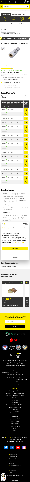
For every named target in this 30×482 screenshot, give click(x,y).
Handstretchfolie (11, 32)
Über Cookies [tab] (24, 228)
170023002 (4, 177)
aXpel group (10, 377)
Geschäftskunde (25, 10)
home (12, 370)
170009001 (4, 109)
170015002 (4, 139)
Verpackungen (6, 14)
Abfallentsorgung (15, 426)
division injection (12, 461)
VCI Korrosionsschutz (15, 407)
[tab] (6, 14)
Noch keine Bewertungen (7, 68)
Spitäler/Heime (15, 421)
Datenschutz (19, 374)
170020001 (4, 160)
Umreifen (15, 409)
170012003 (4, 131)
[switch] (3, 480)
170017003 (4, 156)
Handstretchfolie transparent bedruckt (10, 33)
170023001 (4, 173)
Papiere (15, 430)
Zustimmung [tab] (5, 228)
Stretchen (3, 32)
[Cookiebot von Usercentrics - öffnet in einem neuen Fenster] (22, 224)
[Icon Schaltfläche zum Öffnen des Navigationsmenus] (1, 6)
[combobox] (15, 6)
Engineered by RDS (15, 480)
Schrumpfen (15, 400)
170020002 (4, 165)
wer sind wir (10, 374)
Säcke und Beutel (16, 14)
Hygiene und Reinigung (15, 412)
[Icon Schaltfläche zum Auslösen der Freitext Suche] (27, 6)
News (17, 384)
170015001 (4, 135)
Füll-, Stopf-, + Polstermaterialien (15, 395)
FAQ (17, 381)
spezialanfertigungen (8, 372)
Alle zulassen (15, 248)
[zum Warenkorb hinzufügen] (26, 110)
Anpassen (14, 253)
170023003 (4, 182)
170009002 (4, 114)
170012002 (4, 126)
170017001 (4, 148)
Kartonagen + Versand (15, 391)
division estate (12, 463)
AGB (17, 372)
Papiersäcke (15, 416)
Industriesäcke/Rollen (15, 419)
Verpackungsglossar (21, 379)
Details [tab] (15, 228)
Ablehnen (15, 257)
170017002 (4, 152)
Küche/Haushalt (15, 423)
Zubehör (15, 414)
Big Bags (15, 428)
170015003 (4, 143)
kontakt (18, 370)
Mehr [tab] (24, 14)
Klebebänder (15, 398)
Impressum (19, 377)
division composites (13, 458)
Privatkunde (17, 10)
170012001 (4, 122)
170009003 (4, 118)
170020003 (4, 169)
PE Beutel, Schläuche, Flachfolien (15, 405)
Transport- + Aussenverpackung (15, 393)
